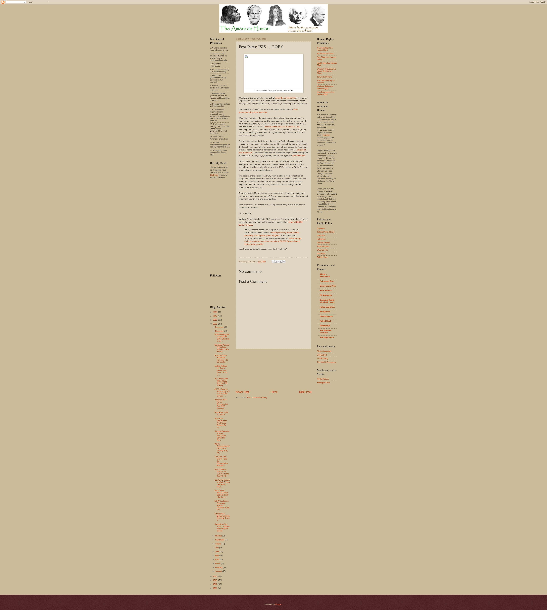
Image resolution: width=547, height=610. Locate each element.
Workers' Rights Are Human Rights (325, 87)
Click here (214, 175)
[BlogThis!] (275, 261)
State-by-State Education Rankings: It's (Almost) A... (221, 358)
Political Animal (323, 243)
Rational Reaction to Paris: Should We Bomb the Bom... (222, 435)
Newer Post (242, 392)
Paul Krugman (326, 316)
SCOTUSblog (322, 358)
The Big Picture (327, 337)
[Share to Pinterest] (283, 261)
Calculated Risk (327, 281)
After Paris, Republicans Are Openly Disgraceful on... (221, 423)
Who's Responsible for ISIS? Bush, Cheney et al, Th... (222, 448)
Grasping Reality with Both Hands (327, 301)
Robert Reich (325, 321)
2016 (215, 320)
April (217, 559)
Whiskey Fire (322, 250)
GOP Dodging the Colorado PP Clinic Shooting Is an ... (222, 337)
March (218, 563)
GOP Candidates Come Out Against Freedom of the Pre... (222, 505)
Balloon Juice (322, 257)
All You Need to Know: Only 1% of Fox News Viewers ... (222, 392)
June (217, 552)
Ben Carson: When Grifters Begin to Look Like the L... (221, 493)
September (220, 540)
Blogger (278, 604)
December (219, 327)
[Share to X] (278, 261)
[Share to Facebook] (281, 261)
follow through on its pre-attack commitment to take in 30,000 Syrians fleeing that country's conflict (273, 241)
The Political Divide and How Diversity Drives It (222, 517)
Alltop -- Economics (325, 275)
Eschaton (321, 228)
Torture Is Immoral (324, 77)
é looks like (262, 112)
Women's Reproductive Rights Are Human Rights (326, 71)
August (218, 544)
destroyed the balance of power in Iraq (282, 127)
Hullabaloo (321, 239)
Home (274, 392)
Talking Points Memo (325, 232)
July (217, 548)
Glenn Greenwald (324, 351)
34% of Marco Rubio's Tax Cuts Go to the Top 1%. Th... (222, 472)
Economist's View (328, 286)
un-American (290, 98)
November (219, 331)
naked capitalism (327, 307)
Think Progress (323, 246)
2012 (215, 584)
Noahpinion (325, 312)
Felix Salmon (326, 291)
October (218, 536)
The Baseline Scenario (325, 331)
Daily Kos (321, 235)
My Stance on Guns (325, 53)
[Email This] (273, 261)
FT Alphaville (326, 295)
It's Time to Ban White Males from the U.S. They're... (221, 382)
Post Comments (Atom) (257, 398)
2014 (215, 576)
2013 (215, 580)
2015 (215, 324)
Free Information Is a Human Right (325, 93)
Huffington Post (323, 383)
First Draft (321, 254)
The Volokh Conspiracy (326, 362)
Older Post (305, 392)
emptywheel (322, 355)
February (219, 567)
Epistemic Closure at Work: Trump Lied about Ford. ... (222, 483)
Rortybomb (325, 326)
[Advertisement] (273, 369)
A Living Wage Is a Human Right (324, 49)
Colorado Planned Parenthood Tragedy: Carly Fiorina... (222, 348)
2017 (215, 316)
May (217, 556)
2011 (215, 588)
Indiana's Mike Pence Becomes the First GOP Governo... (221, 404)
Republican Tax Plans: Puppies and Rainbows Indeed (222, 527)
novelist (326, 135)
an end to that (298, 156)
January (218, 571)
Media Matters (323, 379)
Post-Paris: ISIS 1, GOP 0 (221, 413)
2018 (215, 312)
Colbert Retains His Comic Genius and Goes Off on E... (221, 370)
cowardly (279, 98)
